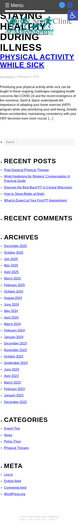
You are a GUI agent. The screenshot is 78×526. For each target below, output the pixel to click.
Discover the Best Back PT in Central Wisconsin (38, 187)
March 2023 (12, 382)
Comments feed (15, 487)
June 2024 (11, 304)
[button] (73, 15)
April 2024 (11, 317)
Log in (8, 474)
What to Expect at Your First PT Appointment (35, 200)
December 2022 (15, 402)
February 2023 (14, 389)
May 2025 (11, 265)
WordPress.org (14, 494)
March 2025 (12, 278)
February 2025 (14, 285)
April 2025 (11, 272)
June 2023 (11, 369)
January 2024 (13, 337)
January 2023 (13, 395)
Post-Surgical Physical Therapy (26, 170)
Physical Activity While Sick (37, 61)
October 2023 (13, 356)
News (8, 435)
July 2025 (11, 259)
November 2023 (15, 350)
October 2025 (13, 252)
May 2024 (11, 311)
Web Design (30, 519)
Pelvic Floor (12, 441)
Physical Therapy (16, 448)
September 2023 (16, 363)
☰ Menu (14, 5)
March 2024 (12, 324)
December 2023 (15, 343)
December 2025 (15, 246)
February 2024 (14, 330)
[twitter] (65, 5)
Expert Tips (12, 428)
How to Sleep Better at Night (24, 194)
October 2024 (13, 291)
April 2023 (11, 376)
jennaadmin (7, 76)
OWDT (53, 519)
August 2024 (13, 298)
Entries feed (12, 481)
